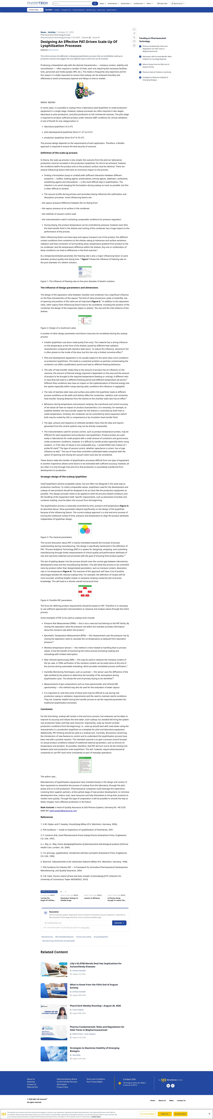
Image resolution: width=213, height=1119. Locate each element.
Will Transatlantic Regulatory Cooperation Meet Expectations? (50, 899)
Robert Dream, (77, 1034)
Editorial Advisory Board (67, 1079)
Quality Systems (111, 10)
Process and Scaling (83, 937)
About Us (31, 1079)
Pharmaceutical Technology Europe (55, 35)
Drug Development (78, 10)
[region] (106, 1114)
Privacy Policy (62, 1087)
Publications (112, 3)
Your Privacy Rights (95, 1082)
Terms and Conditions (96, 1079)
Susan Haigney (78, 1010)
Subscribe (118, 923)
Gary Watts (76, 1055)
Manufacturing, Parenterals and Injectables (58, 941)
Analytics (57, 10)
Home (152, 1100)
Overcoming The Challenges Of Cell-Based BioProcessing (120, 899)
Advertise (31, 1082)
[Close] (209, 1113)
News (90, 898)
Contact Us (31, 1084)
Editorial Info (32, 1087)
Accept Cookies (180, 1114)
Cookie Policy (96, 1117)
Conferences (138, 3)
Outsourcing (101, 10)
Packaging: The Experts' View (73, 899)
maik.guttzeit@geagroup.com (63, 810)
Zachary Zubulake (79, 970)
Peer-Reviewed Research (64, 937)
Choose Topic (34, 10)
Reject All (164, 1114)
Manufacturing (90, 10)
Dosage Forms (66, 10)
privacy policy (85, 928)
